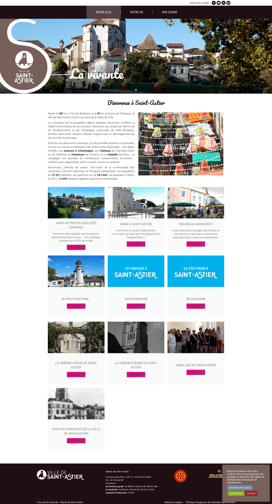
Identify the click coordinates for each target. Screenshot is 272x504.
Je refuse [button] (251, 493)
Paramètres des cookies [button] (240, 488)
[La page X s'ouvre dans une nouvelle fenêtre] (223, 3)
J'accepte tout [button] (236, 493)
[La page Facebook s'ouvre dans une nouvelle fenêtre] (214, 3)
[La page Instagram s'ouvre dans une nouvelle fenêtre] (228, 3)
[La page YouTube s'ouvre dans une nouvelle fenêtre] (219, 3)
